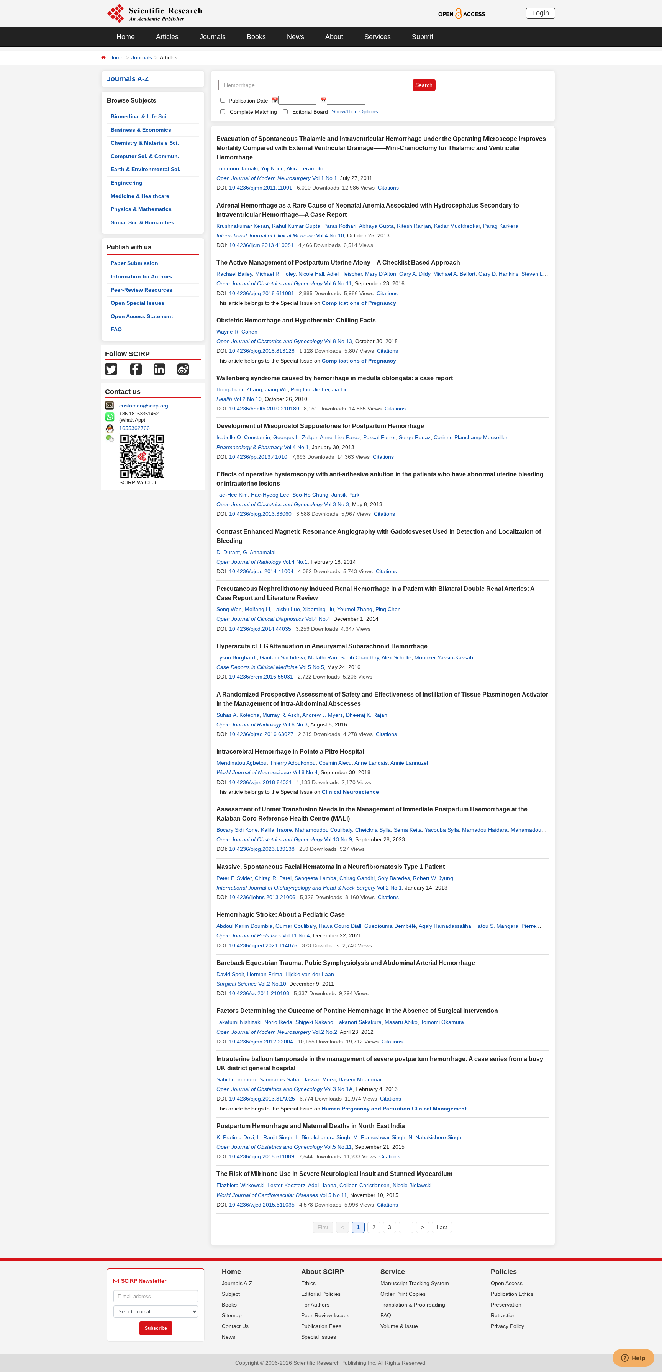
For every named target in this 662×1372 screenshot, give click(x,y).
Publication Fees (321, 1326)
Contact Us (235, 1326)
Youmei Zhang (354, 609)
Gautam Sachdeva (282, 657)
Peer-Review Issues (325, 1315)
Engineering (127, 183)
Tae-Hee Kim (232, 495)
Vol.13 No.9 (338, 839)
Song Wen (229, 609)
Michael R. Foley (275, 274)
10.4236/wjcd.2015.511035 (262, 1205)
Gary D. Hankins (498, 274)
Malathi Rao (322, 657)
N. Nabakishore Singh (434, 1137)
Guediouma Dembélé (390, 926)
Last (442, 1227)
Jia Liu (340, 389)
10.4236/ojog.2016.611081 (261, 293)
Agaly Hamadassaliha (445, 926)
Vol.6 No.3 (295, 724)
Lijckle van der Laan (309, 974)
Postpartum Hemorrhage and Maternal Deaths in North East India (310, 1126)
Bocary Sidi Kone (237, 830)
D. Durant (228, 552)
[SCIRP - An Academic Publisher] (154, 13)
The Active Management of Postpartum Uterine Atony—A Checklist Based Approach (338, 262)
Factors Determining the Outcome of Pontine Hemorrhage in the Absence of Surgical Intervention (357, 1010)
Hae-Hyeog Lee (270, 495)
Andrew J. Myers (322, 715)
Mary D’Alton (380, 274)
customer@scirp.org (143, 405)
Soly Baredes (394, 878)
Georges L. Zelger (295, 437)
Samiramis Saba (279, 1079)
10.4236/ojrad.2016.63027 (261, 734)
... (406, 1227)
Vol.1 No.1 (324, 178)
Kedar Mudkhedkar (457, 226)
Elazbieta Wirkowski (240, 1185)
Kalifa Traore (276, 830)
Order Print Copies (403, 1294)
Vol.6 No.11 (338, 283)
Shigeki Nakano (314, 1022)
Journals (213, 37)
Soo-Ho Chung (310, 495)
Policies (504, 1272)
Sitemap (232, 1315)
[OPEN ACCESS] (462, 13)
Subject (231, 1294)
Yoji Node (272, 168)
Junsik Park (345, 495)
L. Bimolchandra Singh (322, 1137)
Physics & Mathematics (141, 209)
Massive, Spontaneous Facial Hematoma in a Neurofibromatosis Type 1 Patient (330, 866)
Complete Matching (253, 112)
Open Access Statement (142, 316)
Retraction (503, 1315)
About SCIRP (322, 1272)
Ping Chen (388, 609)
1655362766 (134, 428)
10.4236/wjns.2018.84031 (260, 782)
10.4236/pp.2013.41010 (258, 457)
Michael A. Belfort (454, 274)
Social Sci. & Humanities (142, 222)
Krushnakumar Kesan (242, 226)
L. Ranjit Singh (274, 1137)
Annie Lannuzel (409, 763)
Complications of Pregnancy (359, 303)
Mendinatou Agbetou (241, 763)
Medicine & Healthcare (140, 196)
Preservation (506, 1305)
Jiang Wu (276, 389)
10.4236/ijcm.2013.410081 (261, 245)
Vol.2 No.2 (324, 1032)
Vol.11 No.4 (296, 935)
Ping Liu (300, 389)
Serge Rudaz (415, 437)
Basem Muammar (360, 1079)
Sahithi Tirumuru (236, 1079)
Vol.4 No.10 (330, 235)
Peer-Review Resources (141, 290)
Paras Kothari (339, 226)
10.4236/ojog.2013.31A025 (262, 1099)
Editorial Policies (321, 1294)
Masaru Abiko (401, 1022)
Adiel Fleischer (344, 274)
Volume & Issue (399, 1326)
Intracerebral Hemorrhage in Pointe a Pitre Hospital (290, 751)
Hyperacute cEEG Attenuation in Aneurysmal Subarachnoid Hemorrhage (322, 646)
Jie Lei (321, 389)
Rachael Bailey (234, 274)
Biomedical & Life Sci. (139, 116)
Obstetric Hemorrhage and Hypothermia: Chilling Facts (296, 320)
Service (392, 1272)
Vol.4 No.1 (296, 447)
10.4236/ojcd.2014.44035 (260, 629)
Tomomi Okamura (442, 1022)
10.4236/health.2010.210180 (264, 409)
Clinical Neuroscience (350, 792)
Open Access (507, 1283)
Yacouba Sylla (442, 830)
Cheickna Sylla (373, 830)
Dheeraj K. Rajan (366, 715)
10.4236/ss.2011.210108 (259, 993)
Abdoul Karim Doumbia (244, 926)
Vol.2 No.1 (389, 888)
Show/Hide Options (355, 111)
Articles (167, 37)
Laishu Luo (286, 609)
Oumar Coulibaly (295, 926)
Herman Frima (264, 974)
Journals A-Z (237, 1283)
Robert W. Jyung (433, 878)
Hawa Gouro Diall (340, 926)
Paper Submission (134, 263)
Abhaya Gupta (376, 226)
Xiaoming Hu (318, 609)
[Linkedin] (159, 369)
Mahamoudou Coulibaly (323, 830)
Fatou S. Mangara (496, 926)
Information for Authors (141, 276)
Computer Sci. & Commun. (145, 156)
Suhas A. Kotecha (237, 715)
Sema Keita (408, 830)
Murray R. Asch (281, 715)
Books (256, 37)
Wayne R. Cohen (236, 332)
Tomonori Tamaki (237, 168)
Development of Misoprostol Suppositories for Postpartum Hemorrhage (320, 426)
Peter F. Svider (234, 878)
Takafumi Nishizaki (238, 1022)
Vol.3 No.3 (336, 504)
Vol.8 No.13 (338, 341)
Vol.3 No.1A (338, 1089)
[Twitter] (111, 369)
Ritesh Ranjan (414, 226)
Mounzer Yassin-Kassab (444, 657)
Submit (422, 37)
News (295, 37)
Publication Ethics (512, 1294)
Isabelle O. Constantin (243, 437)
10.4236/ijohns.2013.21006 (262, 897)
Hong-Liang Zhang (239, 389)
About (334, 37)
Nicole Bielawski (412, 1185)
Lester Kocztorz (286, 1185)
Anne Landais (371, 763)
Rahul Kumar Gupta (296, 226)
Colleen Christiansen (364, 1185)
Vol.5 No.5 (311, 667)
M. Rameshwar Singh (379, 1137)
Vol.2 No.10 (248, 399)
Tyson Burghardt (236, 657)
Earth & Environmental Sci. (145, 169)
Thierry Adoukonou (293, 763)
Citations (388, 188)
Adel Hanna (322, 1185)
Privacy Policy (507, 1326)
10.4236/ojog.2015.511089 (261, 1156)
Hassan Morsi (319, 1079)
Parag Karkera (500, 226)
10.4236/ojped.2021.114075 (263, 945)
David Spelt (230, 974)
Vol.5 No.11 (338, 1147)
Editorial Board (310, 112)
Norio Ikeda (278, 1022)
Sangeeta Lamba (315, 878)
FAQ (116, 329)
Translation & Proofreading (412, 1305)
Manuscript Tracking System (414, 1283)
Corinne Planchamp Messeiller (471, 437)
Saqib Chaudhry (359, 657)
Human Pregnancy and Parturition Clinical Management (394, 1108)
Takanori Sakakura (359, 1022)
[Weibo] (183, 369)
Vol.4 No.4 (317, 619)
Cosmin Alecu (335, 763)
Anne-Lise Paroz (340, 437)
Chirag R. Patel (273, 878)
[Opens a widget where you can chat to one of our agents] (633, 1358)
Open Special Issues (137, 303)
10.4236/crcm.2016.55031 (261, 677)
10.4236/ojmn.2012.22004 (261, 1041)
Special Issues (318, 1337)
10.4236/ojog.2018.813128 (262, 351)
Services (377, 37)
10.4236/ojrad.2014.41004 (261, 571)
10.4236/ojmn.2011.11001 (260, 188)
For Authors (315, 1305)
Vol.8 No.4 (305, 772)
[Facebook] (136, 369)
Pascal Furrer (379, 437)
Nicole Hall (311, 274)
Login (540, 13)
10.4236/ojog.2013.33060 (260, 514)
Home (125, 37)
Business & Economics (141, 130)
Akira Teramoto (305, 168)
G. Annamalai (259, 552)
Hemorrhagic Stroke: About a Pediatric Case (280, 914)
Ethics (308, 1283)
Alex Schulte (396, 657)
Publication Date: (248, 101)
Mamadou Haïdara (485, 830)
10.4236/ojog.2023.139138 (262, 849)
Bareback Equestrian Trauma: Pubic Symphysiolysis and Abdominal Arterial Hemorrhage (345, 963)
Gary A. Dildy (414, 274)
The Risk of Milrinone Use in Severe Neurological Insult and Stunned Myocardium (334, 1174)
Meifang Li (257, 609)
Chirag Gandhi (357, 878)
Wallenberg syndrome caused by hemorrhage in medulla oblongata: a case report (334, 378)
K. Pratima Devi (235, 1137)
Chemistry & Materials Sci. (145, 143)
